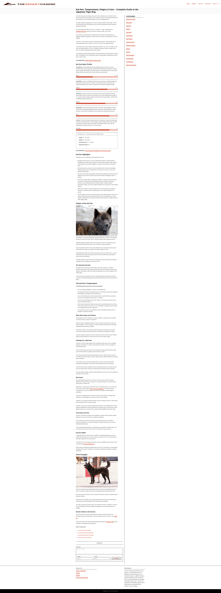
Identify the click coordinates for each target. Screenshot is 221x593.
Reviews (128, 51)
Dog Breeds (129, 22)
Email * (96, 556)
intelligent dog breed (81, 31)
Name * (79, 556)
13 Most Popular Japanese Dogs (93, 60)
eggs (91, 388)
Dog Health (129, 32)
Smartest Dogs (129, 58)
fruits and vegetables (98, 388)
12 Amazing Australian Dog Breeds (86, 535)
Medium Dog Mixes (130, 45)
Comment (78, 547)
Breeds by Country (130, 19)
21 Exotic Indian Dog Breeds (84, 530)
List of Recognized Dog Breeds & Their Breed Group (98, 150)
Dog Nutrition (129, 35)
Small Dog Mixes (130, 55)
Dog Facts (128, 25)
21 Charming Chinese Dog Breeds (85, 532)
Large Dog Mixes (130, 42)
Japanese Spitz (110, 521)
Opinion (128, 48)
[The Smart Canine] (29, 3)
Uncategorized (129, 61)
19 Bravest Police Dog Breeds (85, 537)
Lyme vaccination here (88, 444)
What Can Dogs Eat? (131, 65)
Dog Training (129, 38)
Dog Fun (128, 29)
